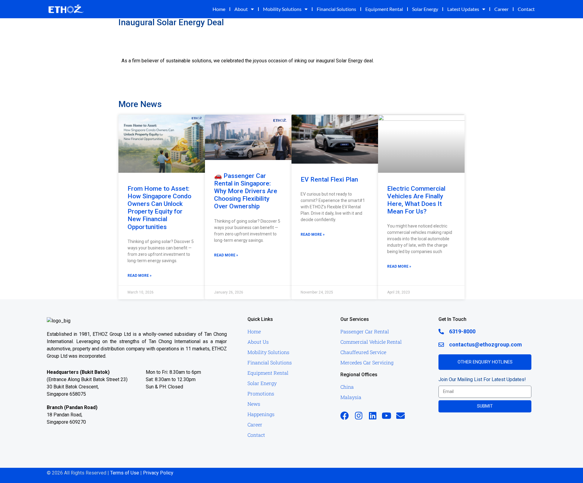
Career (501, 9)
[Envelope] (400, 416)
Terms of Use (124, 473)
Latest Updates (463, 9)
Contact (526, 9)
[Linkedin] (372, 416)
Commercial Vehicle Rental (371, 342)
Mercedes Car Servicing (367, 362)
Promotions (260, 393)
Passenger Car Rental (364, 331)
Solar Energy (425, 9)
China (347, 387)
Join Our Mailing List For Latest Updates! (482, 379)
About (241, 9)
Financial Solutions (336, 9)
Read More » (140, 275)
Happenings (260, 414)
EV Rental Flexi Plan (329, 179)
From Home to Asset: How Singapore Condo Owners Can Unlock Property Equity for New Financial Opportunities (159, 208)
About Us (258, 342)
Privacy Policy (158, 473)
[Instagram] (358, 416)
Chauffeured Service (363, 352)
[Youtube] (386, 416)
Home (219, 9)
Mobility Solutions (282, 9)
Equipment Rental (384, 9)
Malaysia (350, 397)
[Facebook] (344, 416)
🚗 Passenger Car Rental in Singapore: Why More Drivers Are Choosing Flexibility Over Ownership (245, 191)
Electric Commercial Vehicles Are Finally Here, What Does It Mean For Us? (416, 200)
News (253, 404)
